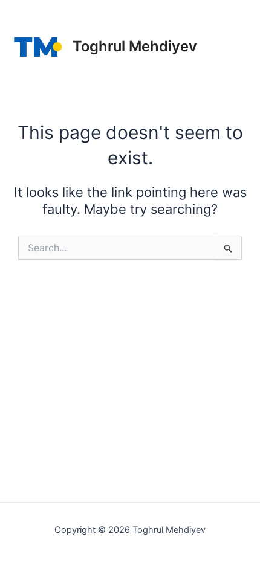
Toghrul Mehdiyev (135, 46)
